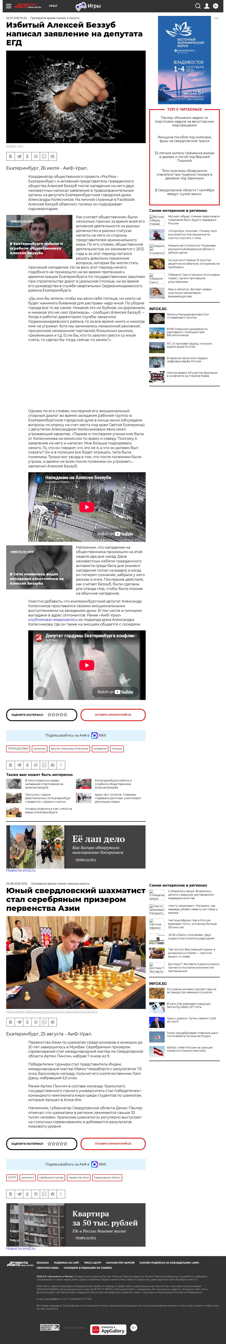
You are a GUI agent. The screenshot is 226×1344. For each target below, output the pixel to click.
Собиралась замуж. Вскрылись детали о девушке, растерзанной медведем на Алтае (191, 894)
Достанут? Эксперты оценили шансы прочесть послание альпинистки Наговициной (193, 967)
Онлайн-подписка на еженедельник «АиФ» (169, 1262)
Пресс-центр (92, 1262)
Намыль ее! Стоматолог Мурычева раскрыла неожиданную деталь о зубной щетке (192, 249)
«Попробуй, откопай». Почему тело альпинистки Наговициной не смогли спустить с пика (192, 234)
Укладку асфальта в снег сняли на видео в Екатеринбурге (48, 810)
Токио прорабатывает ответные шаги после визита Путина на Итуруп (192, 1034)
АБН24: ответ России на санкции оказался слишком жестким (190, 1049)
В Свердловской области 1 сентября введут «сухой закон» (184, 192)
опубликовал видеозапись (52, 620)
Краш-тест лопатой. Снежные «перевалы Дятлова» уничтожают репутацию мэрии (118, 798)
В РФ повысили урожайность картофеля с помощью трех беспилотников (187, 332)
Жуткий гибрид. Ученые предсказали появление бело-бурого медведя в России (194, 220)
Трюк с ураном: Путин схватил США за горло (191, 1020)
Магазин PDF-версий (120, 1262)
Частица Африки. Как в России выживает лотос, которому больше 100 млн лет (192, 924)
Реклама (43, 1262)
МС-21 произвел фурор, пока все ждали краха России (189, 345)
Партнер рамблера (74, 1327)
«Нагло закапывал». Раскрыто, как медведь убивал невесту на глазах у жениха (193, 909)
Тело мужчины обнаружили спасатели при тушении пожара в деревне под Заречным (184, 174)
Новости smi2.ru (21, 870)
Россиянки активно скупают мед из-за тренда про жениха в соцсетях (192, 991)
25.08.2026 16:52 (16, 883)
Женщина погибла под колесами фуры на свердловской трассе (184, 139)
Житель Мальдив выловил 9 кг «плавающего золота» (188, 316)
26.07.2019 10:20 (16, 18)
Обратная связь (48, 1267)
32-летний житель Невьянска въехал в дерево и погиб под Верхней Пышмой (185, 157)
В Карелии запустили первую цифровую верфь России (187, 360)
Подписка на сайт (66, 1262)
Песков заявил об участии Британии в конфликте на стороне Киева (192, 374)
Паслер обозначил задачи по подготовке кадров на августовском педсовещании (184, 121)
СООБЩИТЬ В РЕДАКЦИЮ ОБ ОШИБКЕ (88, 1267)
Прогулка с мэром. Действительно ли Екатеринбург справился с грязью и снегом (48, 798)
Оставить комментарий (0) (113, 714)
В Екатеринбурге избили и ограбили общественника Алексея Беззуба (113, 784)
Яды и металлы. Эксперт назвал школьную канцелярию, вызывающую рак (190, 293)
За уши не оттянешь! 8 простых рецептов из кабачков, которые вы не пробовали (194, 263)
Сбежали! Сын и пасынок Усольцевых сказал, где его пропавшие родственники (194, 278)
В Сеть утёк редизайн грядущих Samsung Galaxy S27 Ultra (189, 1005)
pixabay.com (14, 146)
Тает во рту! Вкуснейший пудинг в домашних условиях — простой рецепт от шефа (191, 953)
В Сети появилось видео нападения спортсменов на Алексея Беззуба (44, 784)
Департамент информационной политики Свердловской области (51, 1011)
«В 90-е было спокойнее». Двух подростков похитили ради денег (191, 936)
